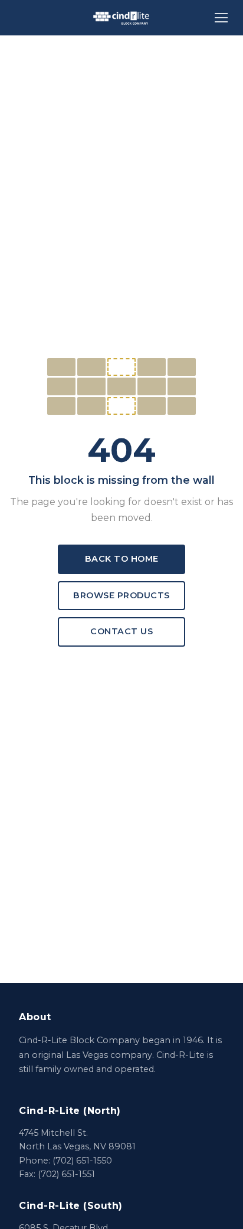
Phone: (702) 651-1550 (65, 1160)
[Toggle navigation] (221, 17)
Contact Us (121, 631)
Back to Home (122, 558)
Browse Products (121, 595)
